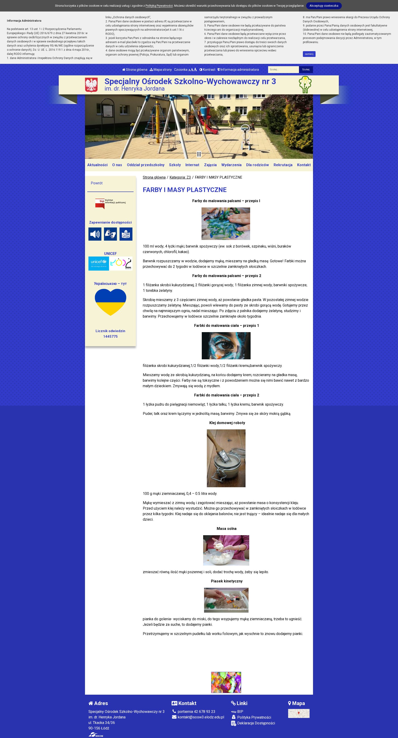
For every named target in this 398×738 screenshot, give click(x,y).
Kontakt (304, 165)
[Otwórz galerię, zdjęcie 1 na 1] (226, 682)
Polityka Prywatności (253, 717)
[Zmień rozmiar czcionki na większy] (191, 69)
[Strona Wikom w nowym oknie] (95, 734)
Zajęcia (210, 165)
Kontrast (208, 69)
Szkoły (175, 165)
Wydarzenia (231, 165)
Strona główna (136, 69)
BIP (239, 711)
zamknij (309, 54)
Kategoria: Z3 (180, 177)
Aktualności (97, 165)
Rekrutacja (283, 165)
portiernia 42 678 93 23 (196, 711)
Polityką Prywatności (159, 5)
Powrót (96, 183)
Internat (192, 165)
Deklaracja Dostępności (255, 723)
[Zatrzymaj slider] (199, 154)
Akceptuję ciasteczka (324, 5)
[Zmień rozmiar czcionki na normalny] (189, 69)
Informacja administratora (239, 69)
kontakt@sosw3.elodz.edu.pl (200, 717)
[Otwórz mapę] (299, 713)
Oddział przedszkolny (145, 165)
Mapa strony (162, 69)
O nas (117, 165)
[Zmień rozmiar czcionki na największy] (195, 69)
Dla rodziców (257, 165)
